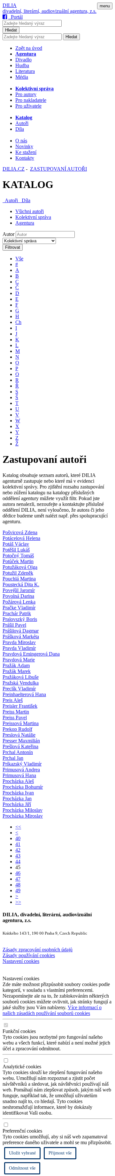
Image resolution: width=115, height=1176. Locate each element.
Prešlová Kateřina (20, 746)
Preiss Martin (16, 711)
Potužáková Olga (20, 567)
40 (17, 838)
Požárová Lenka (19, 602)
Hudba (22, 65)
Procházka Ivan (18, 792)
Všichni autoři (29, 211)
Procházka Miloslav (22, 810)
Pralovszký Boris (20, 619)
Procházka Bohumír (23, 787)
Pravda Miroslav (19, 642)
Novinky (24, 146)
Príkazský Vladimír (22, 764)
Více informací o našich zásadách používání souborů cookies (52, 1010)
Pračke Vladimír (19, 607)
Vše (19, 258)
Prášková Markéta (21, 636)
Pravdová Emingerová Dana (31, 654)
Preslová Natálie (19, 735)
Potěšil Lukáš (16, 549)
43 (17, 855)
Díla (19, 129)
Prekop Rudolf (17, 729)
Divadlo (23, 59)
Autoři (21, 123)
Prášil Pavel (14, 625)
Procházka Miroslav (23, 816)
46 (17, 873)
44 (17, 861)
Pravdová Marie (19, 659)
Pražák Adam (16, 665)
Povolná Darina (18, 596)
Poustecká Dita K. (21, 584)
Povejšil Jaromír (19, 590)
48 (17, 884)
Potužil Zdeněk (18, 573)
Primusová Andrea (21, 769)
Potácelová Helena (21, 538)
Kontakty (24, 158)
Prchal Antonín (18, 752)
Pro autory (25, 94)
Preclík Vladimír (19, 688)
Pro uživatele (28, 106)
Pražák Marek (17, 671)
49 (17, 890)
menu (105, 6)
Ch (18, 322)
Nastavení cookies (21, 961)
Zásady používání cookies (29, 955)
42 (17, 850)
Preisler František (20, 706)
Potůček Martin (18, 561)
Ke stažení (25, 152)
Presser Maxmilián (21, 740)
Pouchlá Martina (19, 578)
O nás (21, 140)
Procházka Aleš (18, 781)
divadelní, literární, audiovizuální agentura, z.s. (49, 11)
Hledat (11, 30)
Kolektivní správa (33, 217)
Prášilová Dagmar (21, 630)
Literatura (25, 71)
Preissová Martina (21, 723)
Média (21, 77)
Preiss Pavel (15, 717)
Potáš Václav (16, 544)
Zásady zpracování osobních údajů (38, 949)
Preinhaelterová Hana (24, 694)
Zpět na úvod (28, 48)
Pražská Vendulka (21, 683)
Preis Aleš (13, 700)
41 (17, 844)
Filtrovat (12, 247)
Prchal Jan (13, 758)
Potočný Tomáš (18, 555)
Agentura (24, 223)
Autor (8, 234)
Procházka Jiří (17, 804)
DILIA (10, 5)
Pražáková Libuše (21, 677)
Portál (15, 17)
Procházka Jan (17, 798)
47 (17, 879)
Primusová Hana (19, 775)
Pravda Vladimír (19, 648)
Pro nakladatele (30, 100)
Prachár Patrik (17, 613)
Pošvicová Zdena (20, 532)
